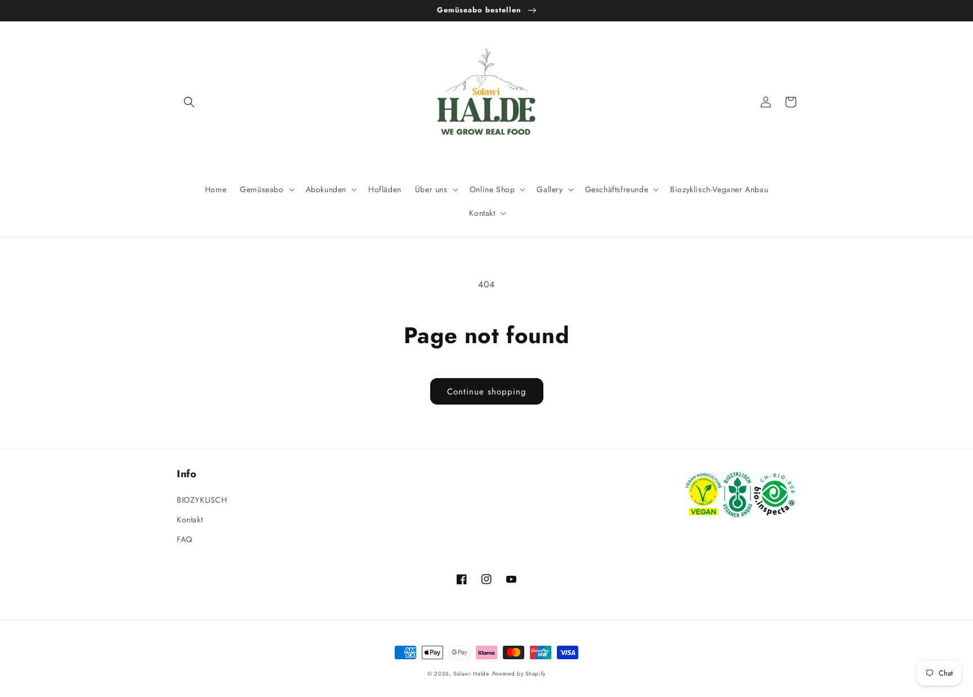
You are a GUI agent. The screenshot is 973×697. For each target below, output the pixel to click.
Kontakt (190, 519)
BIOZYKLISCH (202, 499)
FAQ (185, 539)
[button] (189, 102)
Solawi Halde (471, 673)
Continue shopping (486, 391)
